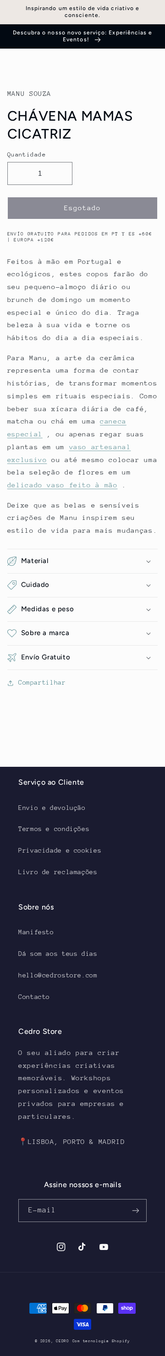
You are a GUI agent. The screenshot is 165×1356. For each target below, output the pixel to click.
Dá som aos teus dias (58, 953)
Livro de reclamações (58, 872)
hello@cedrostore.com (58, 975)
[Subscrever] (135, 1210)
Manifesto (36, 932)
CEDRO (62, 1341)
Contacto (34, 996)
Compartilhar (42, 682)
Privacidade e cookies (59, 850)
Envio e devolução (52, 807)
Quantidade (26, 154)
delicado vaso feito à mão (62, 485)
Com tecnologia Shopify (101, 1341)
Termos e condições (53, 828)
